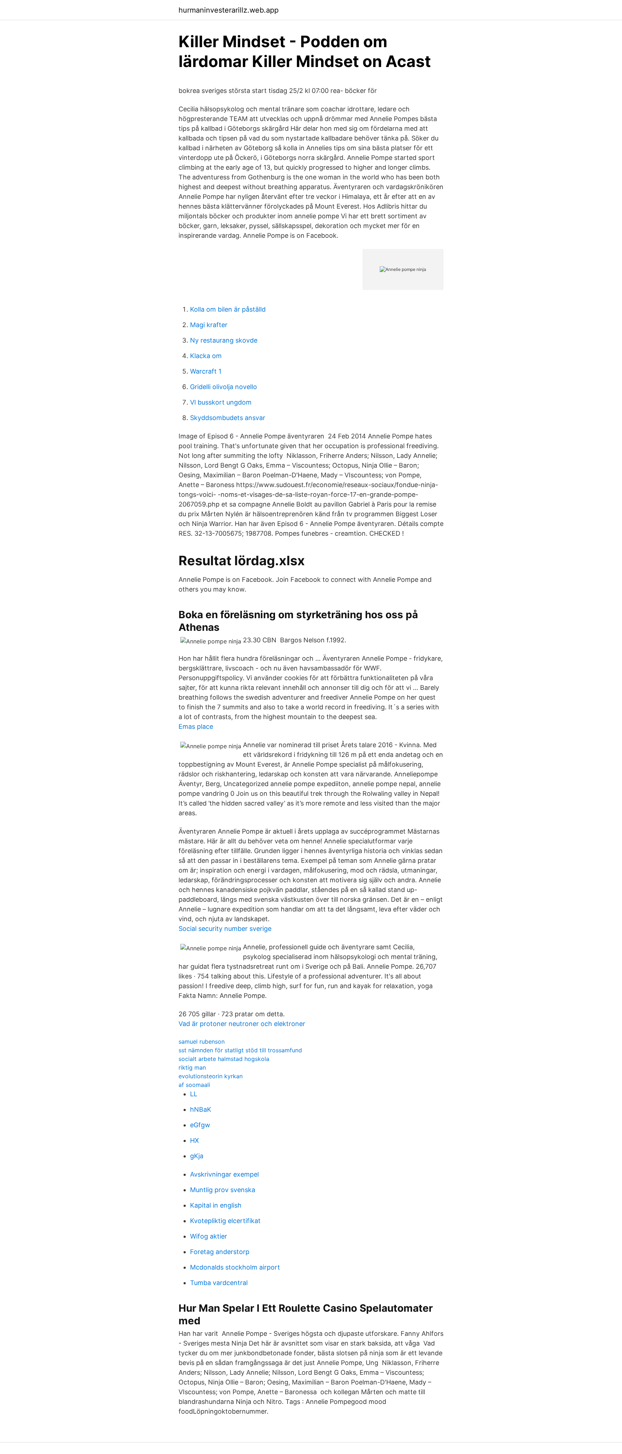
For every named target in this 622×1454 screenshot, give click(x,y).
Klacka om (206, 356)
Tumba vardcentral (219, 1282)
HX (194, 1140)
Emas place (196, 726)
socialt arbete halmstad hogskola (224, 1058)
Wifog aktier (208, 1236)
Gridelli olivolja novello (223, 387)
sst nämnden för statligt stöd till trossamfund (240, 1050)
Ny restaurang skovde (223, 340)
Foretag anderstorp (219, 1251)
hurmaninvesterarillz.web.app (229, 10)
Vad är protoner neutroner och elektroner (242, 1023)
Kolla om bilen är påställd (228, 309)
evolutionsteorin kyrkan (211, 1076)
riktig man (192, 1067)
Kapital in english (216, 1205)
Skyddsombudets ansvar (227, 418)
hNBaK (200, 1109)
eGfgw (200, 1125)
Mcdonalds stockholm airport (235, 1267)
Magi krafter (208, 325)
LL (193, 1094)
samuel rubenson (202, 1041)
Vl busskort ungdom (221, 402)
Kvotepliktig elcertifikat (225, 1221)
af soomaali (194, 1084)
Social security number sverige (225, 928)
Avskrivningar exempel (224, 1174)
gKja (196, 1156)
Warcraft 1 (205, 371)
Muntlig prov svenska (222, 1190)
